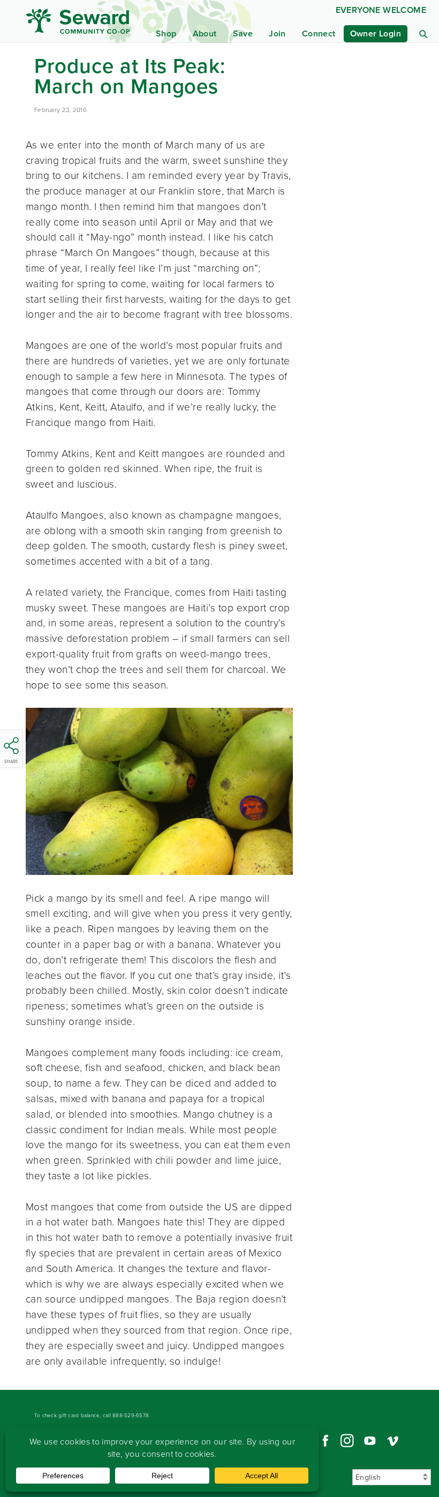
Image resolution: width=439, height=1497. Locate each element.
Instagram (346, 1440)
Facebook (323, 1440)
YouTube (370, 1440)
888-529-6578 (130, 1415)
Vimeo (393, 1440)
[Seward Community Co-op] (80, 21)
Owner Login (375, 33)
